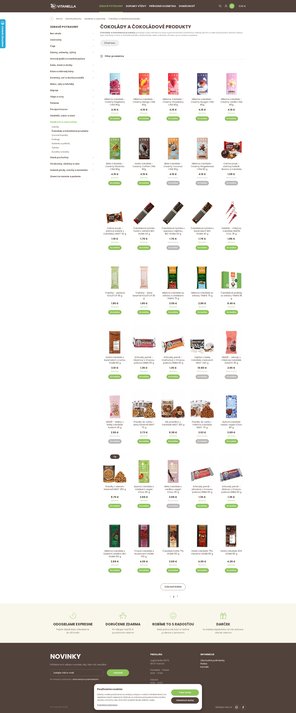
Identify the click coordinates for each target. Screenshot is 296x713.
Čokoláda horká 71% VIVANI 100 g (173, 552)
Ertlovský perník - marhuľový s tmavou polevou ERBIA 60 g (173, 360)
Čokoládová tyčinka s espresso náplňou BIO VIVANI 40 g (173, 231)
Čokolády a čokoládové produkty (70, 131)
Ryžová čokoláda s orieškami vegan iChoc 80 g (144, 489)
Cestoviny (56, 39)
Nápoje (54, 90)
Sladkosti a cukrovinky (95, 18)
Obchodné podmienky (212, 660)
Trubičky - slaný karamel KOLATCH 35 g (144, 295)
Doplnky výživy (136, 6)
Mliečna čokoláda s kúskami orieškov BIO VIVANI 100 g (115, 554)
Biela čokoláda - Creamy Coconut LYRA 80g (173, 166)
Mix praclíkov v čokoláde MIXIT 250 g (173, 423)
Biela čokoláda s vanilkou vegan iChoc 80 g (173, 489)
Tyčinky (55, 147)
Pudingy (56, 139)
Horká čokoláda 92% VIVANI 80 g (231, 552)
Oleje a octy (57, 96)
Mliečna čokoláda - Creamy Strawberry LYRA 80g (173, 102)
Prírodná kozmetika (162, 6)
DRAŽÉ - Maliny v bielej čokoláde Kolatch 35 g (115, 424)
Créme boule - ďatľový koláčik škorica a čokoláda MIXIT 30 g (231, 166)
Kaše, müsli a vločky (61, 65)
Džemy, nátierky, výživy (63, 52)
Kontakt (204, 666)
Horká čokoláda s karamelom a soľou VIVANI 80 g (114, 360)
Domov (59, 18)
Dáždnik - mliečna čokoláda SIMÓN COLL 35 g (231, 231)
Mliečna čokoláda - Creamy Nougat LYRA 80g (202, 102)
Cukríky (55, 126)
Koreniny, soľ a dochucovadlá (67, 77)
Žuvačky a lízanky (60, 151)
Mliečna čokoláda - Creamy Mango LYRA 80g (144, 102)
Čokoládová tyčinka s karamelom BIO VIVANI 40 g (202, 231)
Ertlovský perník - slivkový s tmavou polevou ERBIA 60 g (231, 489)
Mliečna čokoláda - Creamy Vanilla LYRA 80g (231, 102)
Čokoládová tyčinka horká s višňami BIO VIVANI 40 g (144, 231)
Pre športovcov (59, 109)
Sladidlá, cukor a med (62, 115)
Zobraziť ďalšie (173, 586)
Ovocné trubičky (60, 135)
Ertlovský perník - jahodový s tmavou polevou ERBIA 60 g (202, 489)
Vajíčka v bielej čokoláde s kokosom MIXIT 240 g (202, 360)
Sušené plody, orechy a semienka (69, 170)
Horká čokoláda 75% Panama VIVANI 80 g (202, 552)
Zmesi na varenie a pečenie (65, 176)
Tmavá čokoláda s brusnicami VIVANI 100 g (144, 554)
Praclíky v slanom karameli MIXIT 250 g (115, 488)
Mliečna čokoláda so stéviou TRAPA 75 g (202, 294)
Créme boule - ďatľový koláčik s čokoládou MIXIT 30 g (114, 231)
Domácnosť (187, 6)
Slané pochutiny (59, 157)
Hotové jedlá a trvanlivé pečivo (67, 58)
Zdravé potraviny (111, 6)
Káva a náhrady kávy (62, 71)
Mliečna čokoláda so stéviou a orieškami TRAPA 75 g (173, 295)
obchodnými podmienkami (85, 679)
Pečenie (54, 103)
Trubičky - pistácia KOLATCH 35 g (115, 294)
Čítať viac (109, 43)
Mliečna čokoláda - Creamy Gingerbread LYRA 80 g (202, 166)
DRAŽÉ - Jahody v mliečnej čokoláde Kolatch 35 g (231, 360)
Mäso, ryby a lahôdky (62, 84)
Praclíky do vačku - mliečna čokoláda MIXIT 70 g (202, 424)
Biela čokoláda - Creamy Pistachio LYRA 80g (114, 166)
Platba (203, 663)
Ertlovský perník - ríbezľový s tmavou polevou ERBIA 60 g (144, 360)
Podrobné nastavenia (107, 705)
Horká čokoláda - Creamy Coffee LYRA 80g (144, 166)
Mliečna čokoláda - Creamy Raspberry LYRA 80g (115, 102)
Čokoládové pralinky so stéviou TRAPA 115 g (231, 295)
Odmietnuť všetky (185, 700)
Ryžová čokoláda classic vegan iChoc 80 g (231, 424)
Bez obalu (55, 33)
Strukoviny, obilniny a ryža (64, 163)
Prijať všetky (185, 692)
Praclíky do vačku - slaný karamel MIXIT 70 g (143, 424)
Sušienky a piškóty (61, 143)
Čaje (52, 46)
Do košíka (115, 118)
